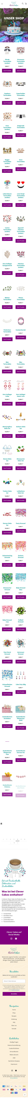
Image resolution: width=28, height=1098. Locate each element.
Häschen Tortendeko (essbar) (21, 265)
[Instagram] (11, 939)
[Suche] (23, 4)
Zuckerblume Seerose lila (20, 751)
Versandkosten (14, 1051)
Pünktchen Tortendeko (7, 331)
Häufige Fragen (14, 1042)
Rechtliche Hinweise (14, 1061)
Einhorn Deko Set (20, 427)
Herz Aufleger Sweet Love (20, 395)
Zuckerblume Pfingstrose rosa (7, 752)
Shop (14, 1013)
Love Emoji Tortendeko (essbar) (21, 195)
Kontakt (14, 1028)
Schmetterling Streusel (7, 556)
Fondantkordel (21, 330)
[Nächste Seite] (17, 843)
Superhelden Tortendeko (20, 94)
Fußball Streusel (21, 621)
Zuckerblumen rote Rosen (21, 785)
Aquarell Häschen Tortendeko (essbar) (21, 230)
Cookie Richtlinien (14, 1048)
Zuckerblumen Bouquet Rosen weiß (7, 818)
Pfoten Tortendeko (21, 298)
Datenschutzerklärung (14, 1045)
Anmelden (14, 994)
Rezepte (14, 1016)
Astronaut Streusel (20, 653)
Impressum (14, 1064)
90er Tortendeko (21, 363)
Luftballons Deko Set (21, 492)
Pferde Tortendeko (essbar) (7, 61)
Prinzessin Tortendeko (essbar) (21, 61)
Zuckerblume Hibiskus (7, 785)
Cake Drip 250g (21, 684)
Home (14, 1010)
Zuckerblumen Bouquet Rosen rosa (21, 818)
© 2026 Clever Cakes (7, 1075)
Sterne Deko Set (7, 460)
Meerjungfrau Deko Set (7, 427)
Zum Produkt (7, 70)
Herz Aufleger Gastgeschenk (7, 264)
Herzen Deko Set (7, 524)
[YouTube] (16, 939)
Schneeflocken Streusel (7, 685)
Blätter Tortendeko (7, 298)
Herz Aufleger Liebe (7, 395)
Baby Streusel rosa (7, 621)
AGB (14, 1058)
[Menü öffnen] (2, 3)
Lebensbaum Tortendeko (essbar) (7, 195)
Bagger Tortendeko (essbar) (7, 161)
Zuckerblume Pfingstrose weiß (20, 718)
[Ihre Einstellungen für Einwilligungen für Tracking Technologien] (1, 823)
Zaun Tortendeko (21, 160)
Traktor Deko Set (7, 492)
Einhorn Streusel (21, 556)
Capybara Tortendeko (7, 94)
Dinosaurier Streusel (7, 589)
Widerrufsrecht (14, 1055)
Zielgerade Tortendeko (21, 126)
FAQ (14, 1022)
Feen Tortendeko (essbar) (7, 127)
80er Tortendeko (7, 363)
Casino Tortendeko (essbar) (7, 229)
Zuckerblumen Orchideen (7, 717)
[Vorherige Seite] (3, 839)
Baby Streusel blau (20, 589)
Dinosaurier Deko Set (21, 460)
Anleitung (14, 1019)
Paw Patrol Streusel (7, 653)
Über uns (14, 1025)
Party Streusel (21, 523)
